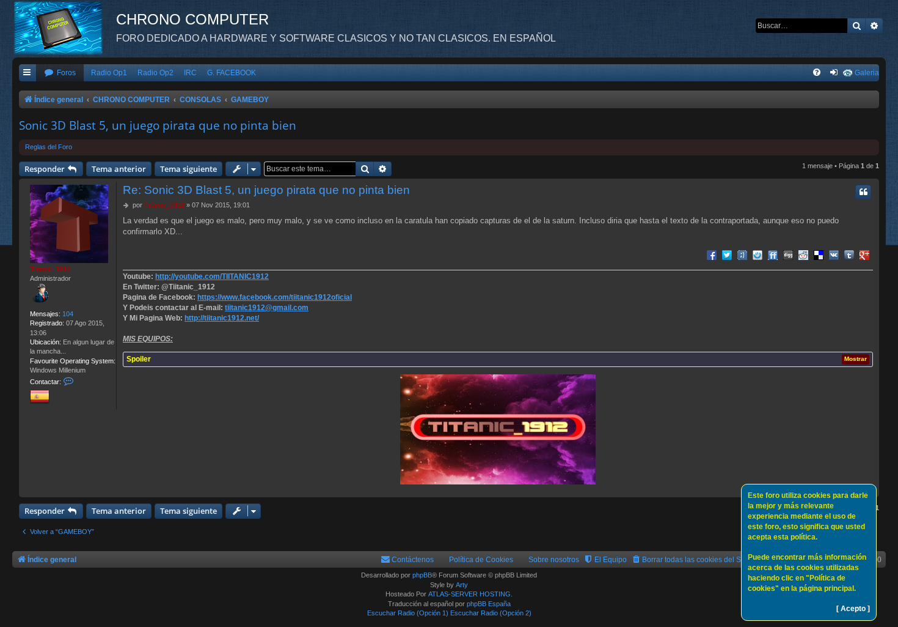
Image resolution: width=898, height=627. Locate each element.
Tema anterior (119, 168)
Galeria (867, 73)
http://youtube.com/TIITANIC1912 (212, 276)
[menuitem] (60, 73)
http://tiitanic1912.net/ (221, 318)
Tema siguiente (188, 168)
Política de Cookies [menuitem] (481, 559)
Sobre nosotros (553, 559)
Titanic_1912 (50, 269)
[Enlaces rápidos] (27, 73)
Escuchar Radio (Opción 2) (490, 613)
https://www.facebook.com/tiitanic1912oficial (274, 297)
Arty (462, 584)
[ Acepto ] (853, 608)
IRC (190, 73)
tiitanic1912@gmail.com (266, 307)
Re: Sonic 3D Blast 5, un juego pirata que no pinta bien (266, 190)
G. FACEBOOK (231, 73)
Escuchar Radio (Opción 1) (407, 613)
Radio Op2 (155, 73)
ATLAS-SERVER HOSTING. (470, 594)
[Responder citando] (863, 192)
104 (67, 313)
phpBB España (489, 603)
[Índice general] (64, 27)
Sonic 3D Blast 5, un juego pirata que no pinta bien (157, 125)
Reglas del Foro (48, 146)
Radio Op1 (109, 73)
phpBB (422, 575)
